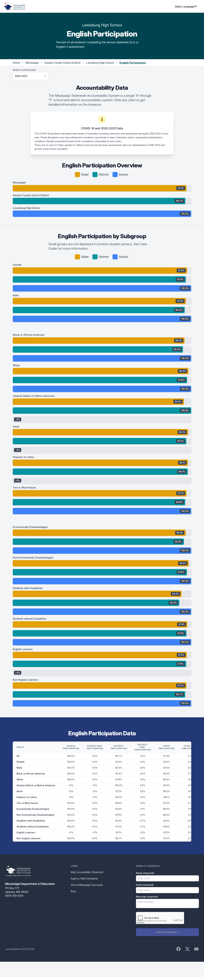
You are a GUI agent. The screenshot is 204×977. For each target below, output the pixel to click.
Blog (73, 891)
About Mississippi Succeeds (87, 884)
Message (147, 896)
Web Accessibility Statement (87, 872)
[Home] (14, 6)
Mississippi (32, 62)
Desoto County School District (62, 62)
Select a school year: (24, 69)
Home (16, 62)
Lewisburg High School (100, 62)
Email (144, 884)
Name (145, 873)
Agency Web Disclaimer (84, 878)
